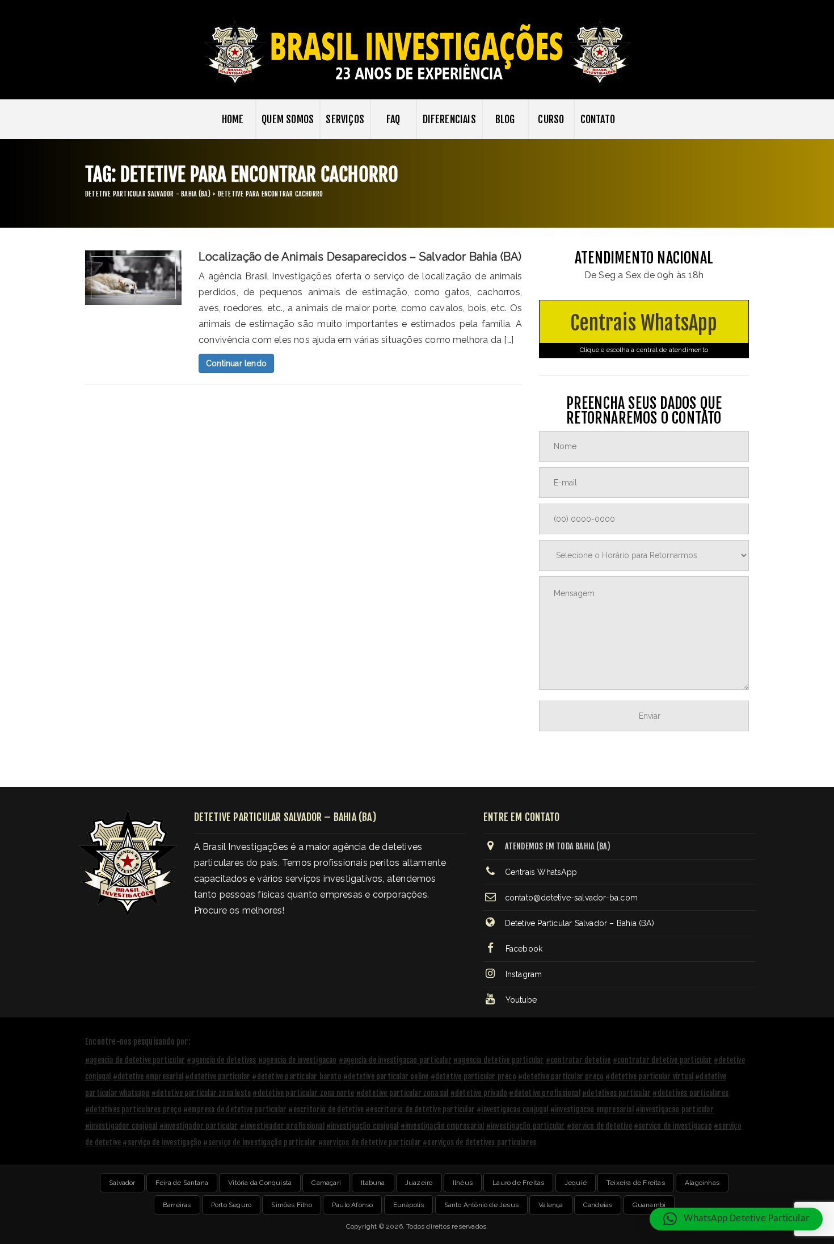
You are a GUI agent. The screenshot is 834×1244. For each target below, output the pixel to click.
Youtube (520, 999)
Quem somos (288, 119)
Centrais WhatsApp (643, 332)
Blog (505, 119)
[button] (736, 1219)
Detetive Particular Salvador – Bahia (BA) (579, 923)
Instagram (522, 974)
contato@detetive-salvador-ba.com (571, 897)
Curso (551, 119)
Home (233, 119)
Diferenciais (449, 119)
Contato (597, 119)
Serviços (345, 119)
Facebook (522, 948)
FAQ (393, 119)
